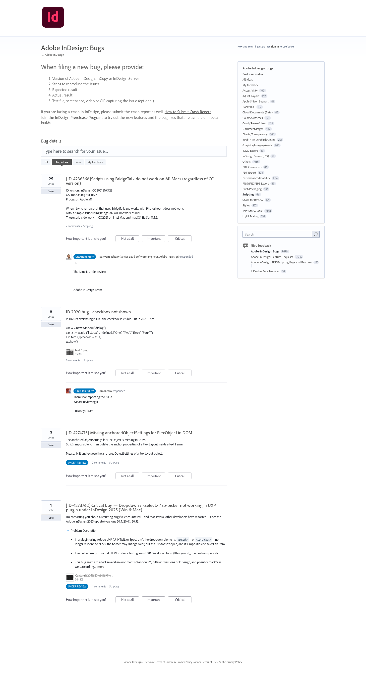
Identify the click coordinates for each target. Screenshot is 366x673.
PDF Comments (252, 167)
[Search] (316, 234)
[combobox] (278, 234)
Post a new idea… (254, 74)
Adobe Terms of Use (205, 662)
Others (247, 161)
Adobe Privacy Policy (230, 662)
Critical (183, 239)
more (100, 566)
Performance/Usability (256, 178)
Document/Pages (253, 129)
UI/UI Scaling (250, 216)
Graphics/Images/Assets (257, 145)
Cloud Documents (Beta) (258, 112)
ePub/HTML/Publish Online (259, 140)
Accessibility (250, 90)
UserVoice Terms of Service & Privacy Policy (168, 662)
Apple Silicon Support (256, 101)
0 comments (73, 360)
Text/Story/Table (253, 211)
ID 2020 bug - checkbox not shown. (99, 312)
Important (156, 239)
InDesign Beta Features (265, 271)
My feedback (95, 162)
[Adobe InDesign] (53, 18)
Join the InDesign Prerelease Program (72, 117)
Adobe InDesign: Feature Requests (272, 257)
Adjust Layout (251, 96)
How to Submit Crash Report (188, 111)
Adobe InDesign (133, 662)
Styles (246, 205)
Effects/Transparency (255, 134)
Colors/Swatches (253, 118)
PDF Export (249, 172)
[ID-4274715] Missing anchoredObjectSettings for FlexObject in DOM (129, 432)
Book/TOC (249, 107)
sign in (275, 46)
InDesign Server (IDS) (256, 156)
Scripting (88, 226)
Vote (51, 191)
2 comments (73, 226)
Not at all (130, 239)
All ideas (248, 79)
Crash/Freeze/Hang (254, 123)
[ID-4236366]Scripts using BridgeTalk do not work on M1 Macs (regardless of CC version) (140, 181)
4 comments (99, 586)
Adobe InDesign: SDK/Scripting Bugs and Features (282, 262)
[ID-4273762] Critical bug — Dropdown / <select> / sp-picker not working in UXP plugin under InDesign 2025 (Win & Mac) (141, 507)
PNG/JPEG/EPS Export (256, 183)
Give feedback (261, 245)
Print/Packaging (252, 189)
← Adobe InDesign (52, 54)
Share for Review (253, 200)
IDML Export (250, 150)
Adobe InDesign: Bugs (265, 251)
